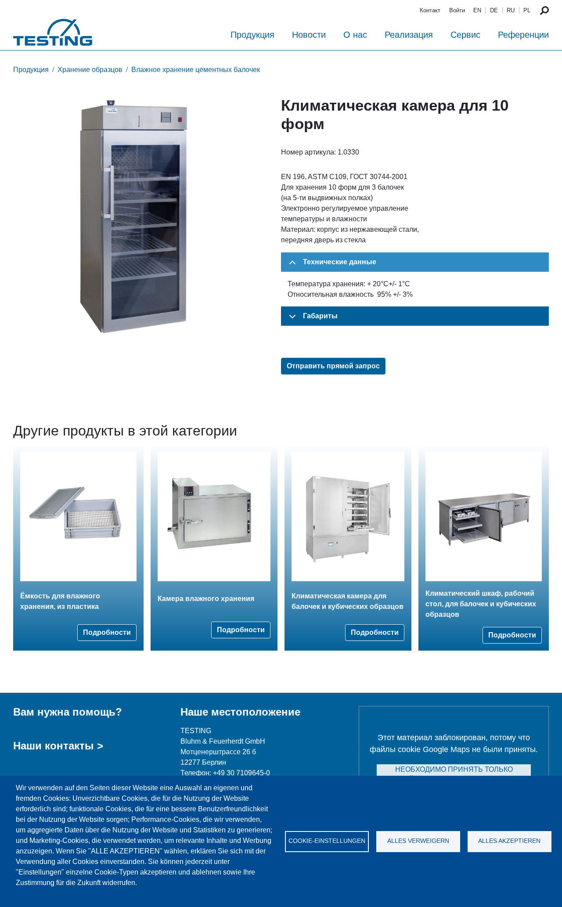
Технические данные (339, 262)
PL (526, 10)
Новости (309, 35)
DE (494, 10)
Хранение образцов (90, 69)
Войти (457, 10)
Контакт (430, 10)
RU (511, 10)
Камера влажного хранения (206, 598)
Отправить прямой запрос (333, 366)
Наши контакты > (58, 746)
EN (477, 10)
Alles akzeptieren (509, 841)
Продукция (252, 35)
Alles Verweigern (418, 841)
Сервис (465, 35)
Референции (523, 35)
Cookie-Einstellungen (326, 841)
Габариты (320, 316)
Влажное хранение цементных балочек (195, 69)
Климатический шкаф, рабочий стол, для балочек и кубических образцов (480, 604)
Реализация (409, 35)
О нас (355, 35)
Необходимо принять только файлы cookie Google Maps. (454, 775)
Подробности (107, 632)
